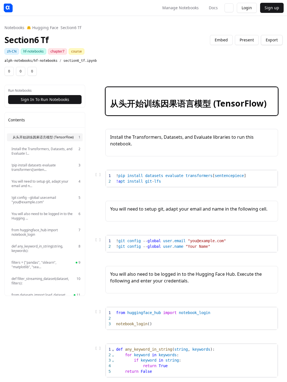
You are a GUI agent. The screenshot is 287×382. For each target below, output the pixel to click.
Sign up (272, 7)
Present (247, 40)
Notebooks (14, 27)
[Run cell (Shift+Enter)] (245, 92)
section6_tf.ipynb (80, 61)
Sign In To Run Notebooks (45, 99)
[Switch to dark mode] (228, 7)
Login (247, 7)
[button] (192, 101)
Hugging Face (45, 27)
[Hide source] (254, 92)
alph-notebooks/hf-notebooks (30, 61)
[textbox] (195, 178)
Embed (221, 40)
